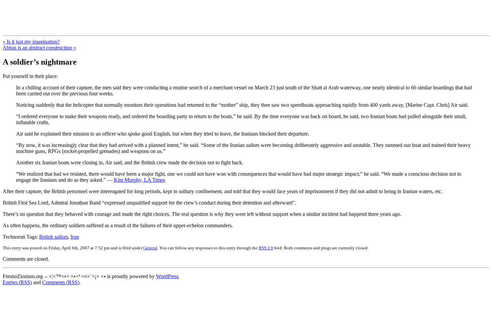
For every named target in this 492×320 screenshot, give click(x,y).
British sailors (53, 237)
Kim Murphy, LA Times (139, 180)
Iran (75, 237)
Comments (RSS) (60, 282)
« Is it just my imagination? (31, 42)
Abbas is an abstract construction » (39, 48)
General (150, 247)
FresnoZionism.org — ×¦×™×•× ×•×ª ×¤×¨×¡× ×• (111, 13)
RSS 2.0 (266, 247)
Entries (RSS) (17, 282)
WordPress (167, 276)
